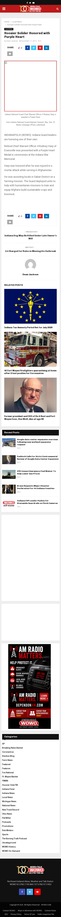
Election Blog (8, 756)
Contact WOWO (9, 911)
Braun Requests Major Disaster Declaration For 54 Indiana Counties (35, 487)
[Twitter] (30, 892)
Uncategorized (9, 843)
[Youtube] (37, 892)
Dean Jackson (12, 41)
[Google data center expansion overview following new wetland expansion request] (9, 442)
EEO (6, 914)
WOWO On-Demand (11, 851)
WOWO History (9, 847)
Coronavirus (8, 752)
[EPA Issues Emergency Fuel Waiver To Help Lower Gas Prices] (9, 474)
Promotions (7, 826)
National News (8, 805)
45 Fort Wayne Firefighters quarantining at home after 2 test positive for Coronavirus (30, 372)
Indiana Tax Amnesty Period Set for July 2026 (28, 327)
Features (6, 768)
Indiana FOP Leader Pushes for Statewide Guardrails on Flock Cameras (37, 501)
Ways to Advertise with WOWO (30, 911)
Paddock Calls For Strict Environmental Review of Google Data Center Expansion (38, 457)
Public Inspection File (46, 914)
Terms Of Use (29, 914)
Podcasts (6, 822)
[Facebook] (22, 892)
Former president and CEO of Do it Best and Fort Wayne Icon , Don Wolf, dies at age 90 (29, 417)
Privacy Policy (16, 914)
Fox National (8, 772)
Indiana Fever (8, 789)
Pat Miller (6, 818)
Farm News (7, 760)
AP (3, 744)
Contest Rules (50, 911)
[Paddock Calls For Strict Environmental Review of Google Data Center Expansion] (9, 459)
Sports (5, 834)
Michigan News (9, 801)
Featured (6, 764)
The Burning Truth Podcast (14, 838)
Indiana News (8, 793)
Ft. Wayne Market (10, 777)
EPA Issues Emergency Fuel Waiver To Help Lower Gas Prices (36, 472)
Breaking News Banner (12, 748)
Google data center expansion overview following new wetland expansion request (37, 442)
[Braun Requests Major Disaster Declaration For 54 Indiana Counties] (9, 489)
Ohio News (7, 814)
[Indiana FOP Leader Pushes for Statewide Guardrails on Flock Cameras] (9, 503)
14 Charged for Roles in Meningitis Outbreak (30, 251)
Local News (9, 29)
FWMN (5, 781)
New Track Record (10, 810)
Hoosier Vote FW (10, 785)
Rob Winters (7, 830)
